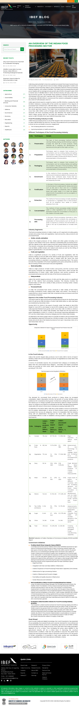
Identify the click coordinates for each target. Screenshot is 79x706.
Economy (7, 116)
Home (14, 6)
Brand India (24, 665)
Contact (68, 6)
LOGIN (71, 1)
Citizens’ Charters (44, 678)
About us (19, 6)
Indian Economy (28, 6)
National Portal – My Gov (47, 673)
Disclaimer (45, 668)
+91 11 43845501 (9, 676)
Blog (62, 6)
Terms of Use (46, 670)
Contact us (34, 673)
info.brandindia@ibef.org (11, 678)
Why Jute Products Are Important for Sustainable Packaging (13, 62)
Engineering (8, 123)
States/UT (48, 6)
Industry (40, 6)
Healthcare (8, 129)
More (74, 7)
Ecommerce (8, 113)
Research (34, 665)
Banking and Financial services (10, 101)
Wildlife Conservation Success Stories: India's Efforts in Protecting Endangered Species (13, 70)
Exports (56, 6)
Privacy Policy (46, 665)
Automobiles (8, 97)
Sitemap (33, 675)
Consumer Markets (10, 106)
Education (7, 119)
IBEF (57, 79)
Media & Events (35, 668)
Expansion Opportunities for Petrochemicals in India (11, 79)
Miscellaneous (48, 79)
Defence (7, 109)
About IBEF (34, 670)
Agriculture (8, 94)
